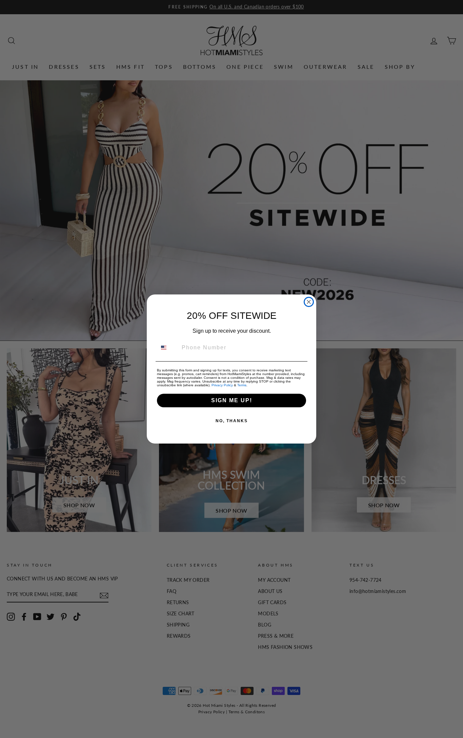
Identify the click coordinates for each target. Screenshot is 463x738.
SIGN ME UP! (231, 400)
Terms (241, 385)
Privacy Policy (222, 385)
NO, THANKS (232, 420)
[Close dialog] (309, 302)
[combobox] (167, 347)
